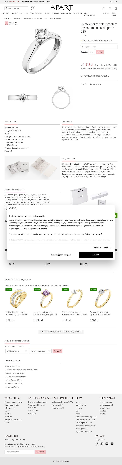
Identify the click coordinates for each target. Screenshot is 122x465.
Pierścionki (17, 131)
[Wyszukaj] (6, 8)
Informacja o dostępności (86, 426)
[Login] (103, 8)
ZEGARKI (56, 13)
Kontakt (7, 423)
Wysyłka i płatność (12, 405)
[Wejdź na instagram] (102, 444)
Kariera (78, 414)
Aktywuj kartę (33, 410)
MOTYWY (39, 13)
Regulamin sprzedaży (14, 384)
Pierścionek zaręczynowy (14, 285)
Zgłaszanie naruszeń (84, 432)
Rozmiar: (84, 52)
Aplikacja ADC (57, 405)
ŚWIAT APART (114, 14)
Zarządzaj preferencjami (61, 255)
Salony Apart (81, 405)
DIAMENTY (14, 13)
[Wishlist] (110, 8)
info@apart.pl (100, 440)
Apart (12, 134)
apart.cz (103, 411)
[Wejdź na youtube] (107, 444)
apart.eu (103, 414)
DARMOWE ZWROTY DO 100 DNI (33, 2)
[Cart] (116, 8)
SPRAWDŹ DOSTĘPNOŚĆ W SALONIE (95, 76)
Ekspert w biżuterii (13, 366)
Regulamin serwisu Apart (85, 420)
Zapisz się (40, 452)
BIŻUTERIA (4, 13)
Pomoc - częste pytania (13, 402)
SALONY (114, 2)
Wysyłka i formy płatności (16, 377)
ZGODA (95, 255)
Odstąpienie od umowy (13, 420)
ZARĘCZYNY (24, 13)
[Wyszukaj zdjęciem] (33, 8)
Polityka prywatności (84, 423)
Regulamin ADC (58, 408)
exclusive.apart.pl (106, 405)
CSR (77, 411)
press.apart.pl (105, 408)
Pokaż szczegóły (101, 247)
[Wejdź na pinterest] (112, 444)
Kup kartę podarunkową (37, 402)
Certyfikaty (8, 417)
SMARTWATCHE (66, 13)
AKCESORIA (78, 13)
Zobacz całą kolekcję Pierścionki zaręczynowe (61, 332)
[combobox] (91, 52)
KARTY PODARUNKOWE (89, 14)
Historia (79, 408)
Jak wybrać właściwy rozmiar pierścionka (22, 370)
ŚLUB (32, 13)
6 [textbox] (89, 52)
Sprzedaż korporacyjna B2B (86, 417)
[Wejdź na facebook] (97, 444)
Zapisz (100, 52)
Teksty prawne (81, 429)
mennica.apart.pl (106, 402)
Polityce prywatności (94, 234)
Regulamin (9, 414)
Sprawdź (57, 351)
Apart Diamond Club (13, 380)
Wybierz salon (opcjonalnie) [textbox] (39, 351)
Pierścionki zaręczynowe (20, 137)
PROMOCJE (106, 13)
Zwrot (7, 411)
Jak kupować (9, 408)
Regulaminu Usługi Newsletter (34, 446)
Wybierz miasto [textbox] (13, 351)
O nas (78, 402)
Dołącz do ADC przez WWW (62, 402)
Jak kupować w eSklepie (15, 373)
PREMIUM (47, 13)
